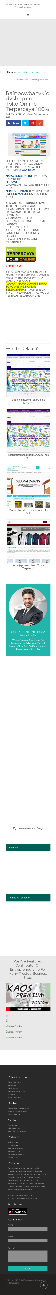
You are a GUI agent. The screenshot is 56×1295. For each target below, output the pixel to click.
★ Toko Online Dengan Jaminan (22, 1198)
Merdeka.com (14, 1128)
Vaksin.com (13, 1142)
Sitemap (12, 1094)
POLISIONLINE (18, 114)
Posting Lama (22, 79)
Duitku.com (13, 1157)
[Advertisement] (28, 42)
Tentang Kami (14, 1082)
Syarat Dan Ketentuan (18, 1108)
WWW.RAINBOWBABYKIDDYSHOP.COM (28, 186)
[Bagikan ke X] (25, 123)
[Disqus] (28, 703)
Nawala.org (13, 1145)
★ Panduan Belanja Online (20, 1195)
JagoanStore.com (16, 1148)
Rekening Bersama (16, 1091)
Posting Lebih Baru (40, 79)
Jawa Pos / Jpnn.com (17, 1131)
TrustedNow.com (16, 1154)
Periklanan (13, 1088)
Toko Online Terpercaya (27, 72)
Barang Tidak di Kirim (17, 1111)
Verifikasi (12, 1085)
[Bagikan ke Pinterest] (32, 123)
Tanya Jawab (14, 1114)
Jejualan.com (14, 1151)
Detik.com (12, 1125)
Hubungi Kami (14, 1097)
